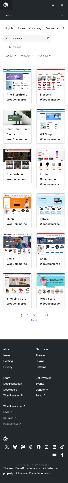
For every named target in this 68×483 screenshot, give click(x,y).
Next (34, 320)
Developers (10, 389)
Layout (9, 55)
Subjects (43, 55)
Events (40, 383)
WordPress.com (14, 406)
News (6, 355)
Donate (42, 389)
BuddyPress (12, 424)
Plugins (40, 361)
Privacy (7, 367)
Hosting (8, 361)
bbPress (10, 418)
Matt (8, 412)
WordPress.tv (13, 395)
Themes (7, 15)
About (7, 349)
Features (26, 55)
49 (46, 315)
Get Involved (43, 377)
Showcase (42, 349)
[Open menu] (62, 5)
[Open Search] (52, 5)
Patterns (41, 367)
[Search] (48, 38)
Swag (41, 395)
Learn (6, 377)
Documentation (12, 383)
